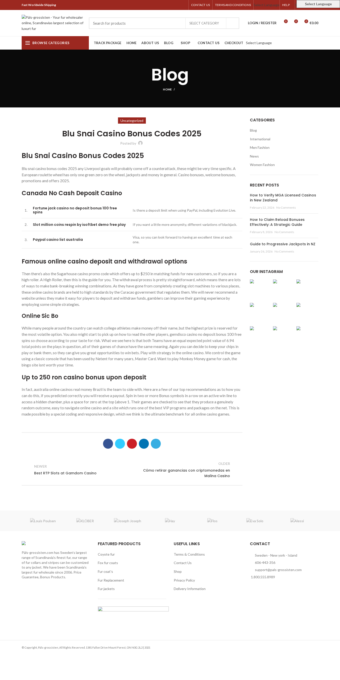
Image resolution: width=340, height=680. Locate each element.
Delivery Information (190, 589)
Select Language (267, 5)
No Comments (286, 207)
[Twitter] (166, 5)
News (254, 156)
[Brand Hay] (170, 521)
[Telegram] (183, 5)
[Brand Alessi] (297, 521)
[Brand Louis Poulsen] (43, 521)
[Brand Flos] (212, 521)
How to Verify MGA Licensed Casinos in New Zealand (283, 198)
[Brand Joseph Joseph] (128, 521)
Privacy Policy (184, 580)
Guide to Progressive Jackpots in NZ (282, 244)
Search (232, 23)
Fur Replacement (111, 580)
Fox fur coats (108, 563)
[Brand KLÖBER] (85, 521)
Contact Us (183, 563)
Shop (178, 571)
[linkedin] (177, 5)
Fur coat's (105, 571)
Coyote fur (106, 554)
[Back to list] (132, 470)
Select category (204, 23)
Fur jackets (106, 589)
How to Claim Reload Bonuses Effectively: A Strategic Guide (277, 222)
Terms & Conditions (189, 554)
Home (167, 89)
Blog (253, 130)
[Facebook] (160, 5)
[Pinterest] (171, 5)
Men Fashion (260, 147)
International (260, 139)
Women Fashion (262, 165)
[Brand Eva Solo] (254, 521)
